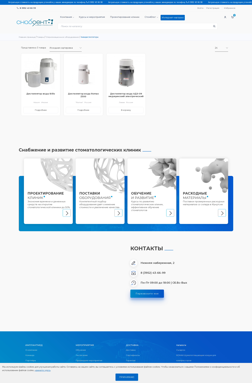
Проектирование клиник (124, 17)
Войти (200, 8)
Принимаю (126, 377)
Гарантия (130, 360)
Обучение (81, 350)
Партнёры (30, 360)
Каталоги (181, 345)
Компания (66, 17)
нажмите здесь (42, 370)
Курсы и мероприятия (92, 17)
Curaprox (180, 350)
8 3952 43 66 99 (28, 8)
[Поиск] (214, 27)
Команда (29, 355)
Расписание (82, 355)
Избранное (229, 8)
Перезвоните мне (147, 293)
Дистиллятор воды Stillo (40, 93)
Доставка (130, 350)
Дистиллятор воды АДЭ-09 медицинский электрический (126, 95)
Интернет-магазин (173, 17)
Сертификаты (133, 355)
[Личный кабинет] (225, 17)
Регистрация (212, 8)
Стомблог (150, 17)
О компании (31, 350)
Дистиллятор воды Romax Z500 (83, 95)
